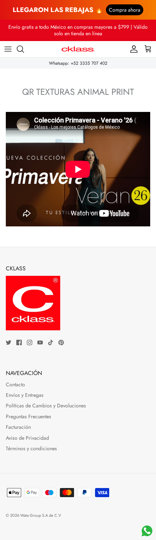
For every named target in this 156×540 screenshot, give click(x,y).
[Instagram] (29, 342)
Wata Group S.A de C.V (40, 515)
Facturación (18, 427)
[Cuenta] (132, 49)
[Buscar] (24, 49)
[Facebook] (19, 342)
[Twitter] (8, 342)
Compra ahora (124, 9)
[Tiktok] (50, 342)
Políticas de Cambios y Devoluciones (46, 405)
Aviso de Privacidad (27, 438)
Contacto (15, 384)
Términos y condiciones (31, 448)
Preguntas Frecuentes (28, 416)
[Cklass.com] (78, 49)
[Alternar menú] (8, 49)
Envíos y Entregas (25, 395)
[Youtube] (40, 342)
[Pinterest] (61, 342)
